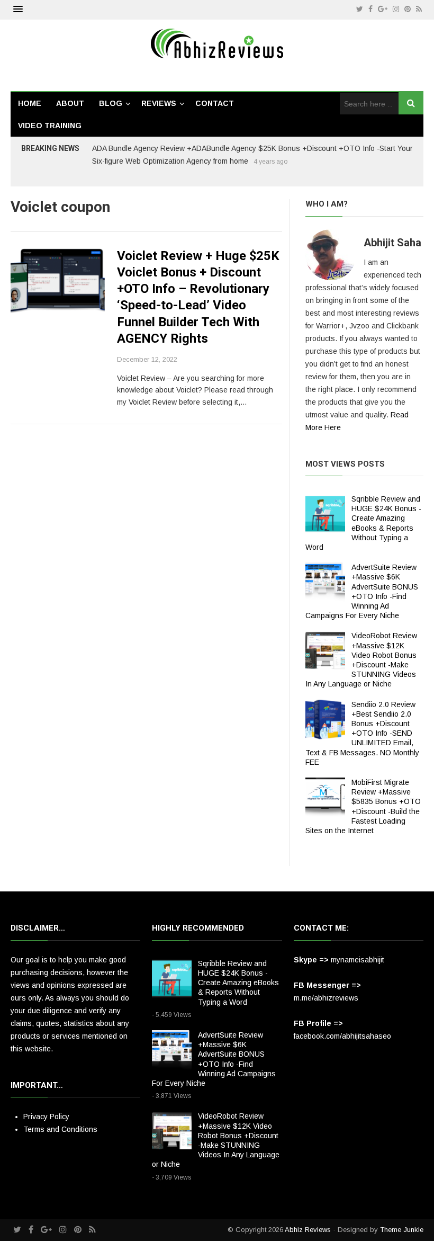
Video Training (50, 125)
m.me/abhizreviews (326, 998)
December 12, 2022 (147, 359)
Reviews (158, 103)
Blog (110, 103)
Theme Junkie (401, 1230)
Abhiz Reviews (308, 1230)
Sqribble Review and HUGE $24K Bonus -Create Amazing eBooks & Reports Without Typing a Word (238, 982)
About (70, 103)
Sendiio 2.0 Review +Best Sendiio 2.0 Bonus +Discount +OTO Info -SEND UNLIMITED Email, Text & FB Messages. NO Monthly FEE (362, 733)
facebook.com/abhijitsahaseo (342, 1036)
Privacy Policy (46, 1116)
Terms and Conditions (60, 1129)
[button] (18, 9)
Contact (214, 103)
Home (29, 103)
